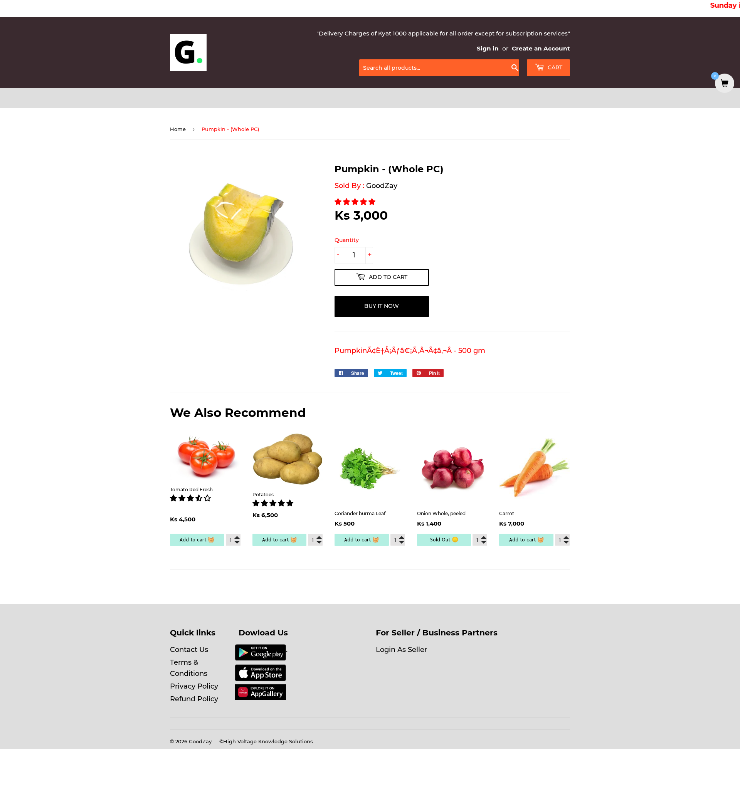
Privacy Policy (194, 686)
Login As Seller (401, 649)
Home (178, 129)
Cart (554, 67)
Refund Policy (194, 699)
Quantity (347, 240)
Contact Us (189, 649)
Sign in (488, 48)
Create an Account (541, 48)
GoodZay (381, 185)
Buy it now (381, 305)
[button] (356, 202)
